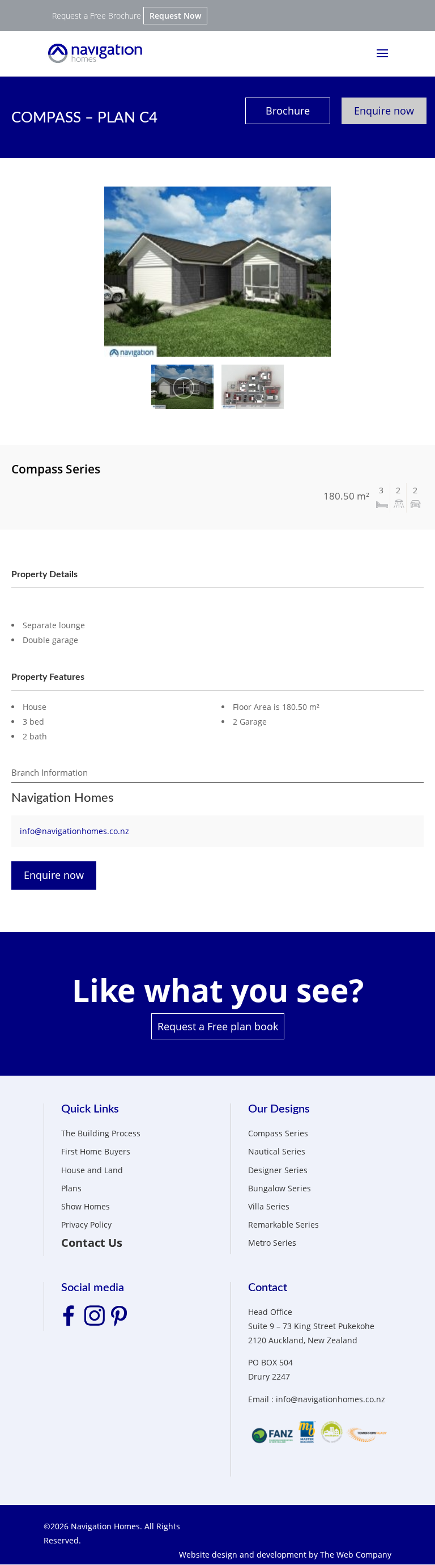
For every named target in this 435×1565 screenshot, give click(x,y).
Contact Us (91, 1242)
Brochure (288, 110)
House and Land (92, 1170)
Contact (267, 1287)
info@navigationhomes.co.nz (74, 831)
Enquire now (384, 110)
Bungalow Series (279, 1188)
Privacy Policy (86, 1224)
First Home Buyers (95, 1151)
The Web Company (355, 1554)
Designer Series (278, 1170)
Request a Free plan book (217, 1026)
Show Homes (85, 1206)
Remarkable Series (283, 1224)
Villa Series (268, 1206)
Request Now (175, 15)
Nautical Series (276, 1151)
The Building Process (100, 1133)
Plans (71, 1188)
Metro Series (272, 1242)
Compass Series (278, 1133)
